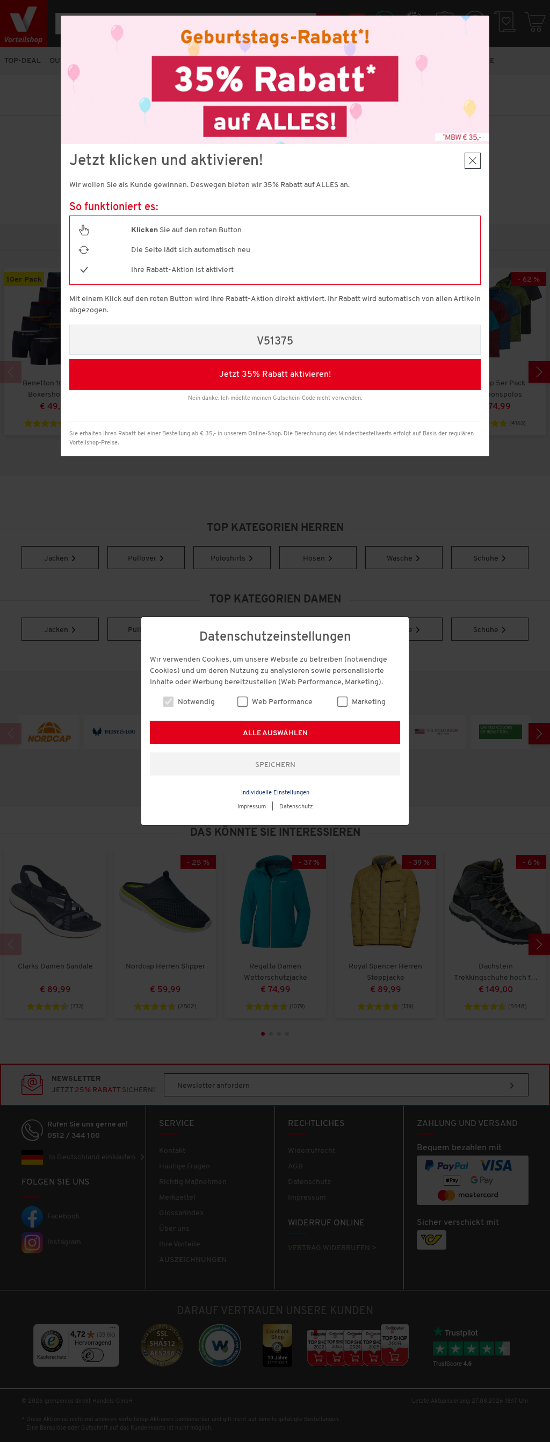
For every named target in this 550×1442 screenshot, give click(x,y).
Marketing (368, 702)
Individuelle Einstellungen (275, 793)
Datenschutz (296, 807)
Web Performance (281, 702)
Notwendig (195, 702)
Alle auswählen (275, 733)
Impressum (251, 807)
